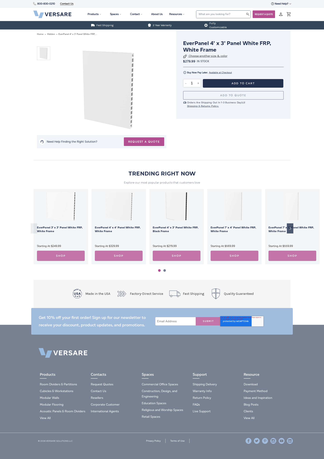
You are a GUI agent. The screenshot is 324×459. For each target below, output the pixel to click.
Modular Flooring (51, 404)
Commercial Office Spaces (160, 384)
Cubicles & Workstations (56, 391)
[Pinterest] (265, 441)
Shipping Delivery (205, 384)
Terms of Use (177, 440)
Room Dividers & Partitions (58, 384)
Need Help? (282, 3)
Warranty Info (202, 391)
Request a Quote (264, 14)
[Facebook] (248, 441)
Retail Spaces (151, 416)
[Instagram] (273, 441)
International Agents (105, 411)
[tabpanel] (61, 226)
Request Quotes (102, 384)
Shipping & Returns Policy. (203, 106)
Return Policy (202, 397)
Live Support (202, 411)
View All (45, 418)
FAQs (196, 404)
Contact (135, 14)
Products (93, 14)
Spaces (114, 14)
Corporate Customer (105, 404)
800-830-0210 (46, 3)
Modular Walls (49, 397)
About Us (157, 14)
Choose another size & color (207, 56)
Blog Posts (251, 404)
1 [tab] (159, 270)
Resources (175, 14)
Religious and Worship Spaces (162, 410)
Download (251, 384)
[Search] (247, 14)
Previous (34, 228)
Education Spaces (154, 403)
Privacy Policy (153, 440)
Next (290, 228)
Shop (60, 255)
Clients (248, 411)
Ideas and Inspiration (258, 397)
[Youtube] (282, 441)
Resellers (97, 397)
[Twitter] (257, 441)
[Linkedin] (290, 441)
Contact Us (66, 3)
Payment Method (255, 391)
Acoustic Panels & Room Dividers (62, 411)
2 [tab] (164, 270)
